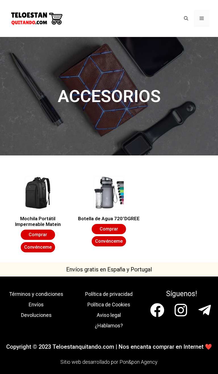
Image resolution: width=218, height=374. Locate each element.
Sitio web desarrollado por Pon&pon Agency (109, 362)
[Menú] (201, 18)
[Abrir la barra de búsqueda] (186, 18)
